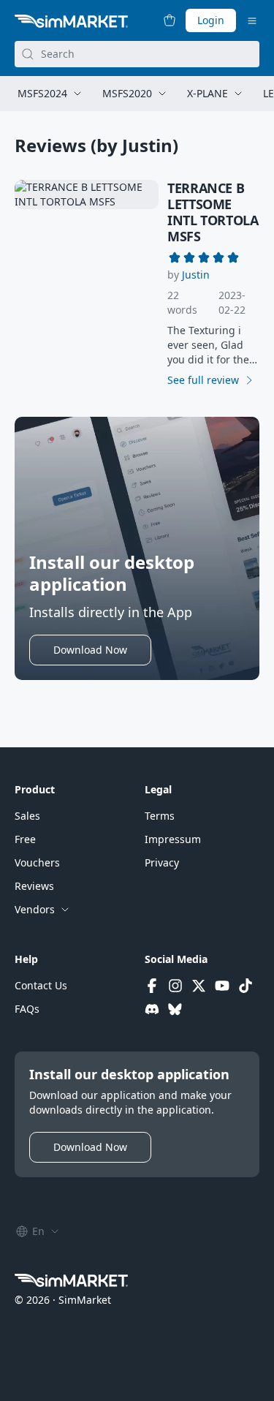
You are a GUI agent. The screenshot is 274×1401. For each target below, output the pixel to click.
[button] (196, 275)
